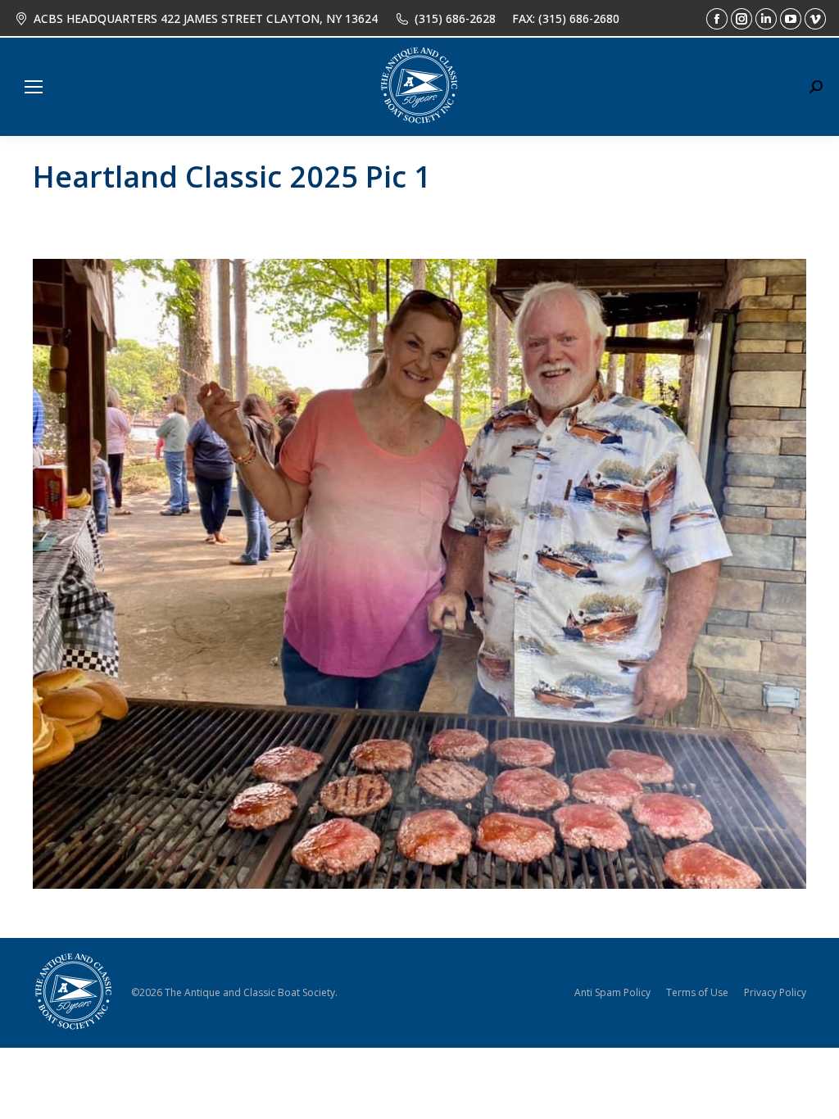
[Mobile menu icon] (33, 86)
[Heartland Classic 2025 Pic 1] (419, 574)
